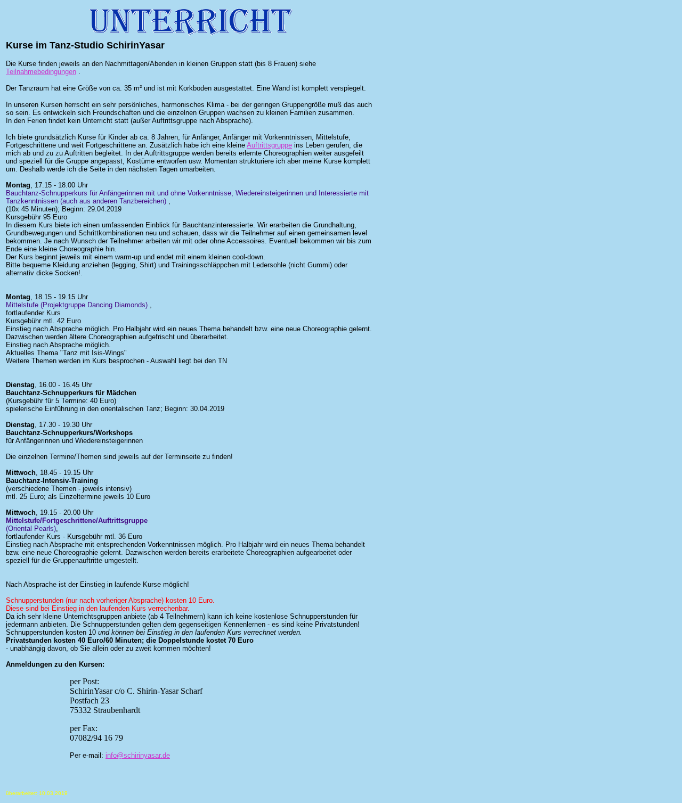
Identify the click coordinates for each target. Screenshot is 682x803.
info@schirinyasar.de (137, 755)
